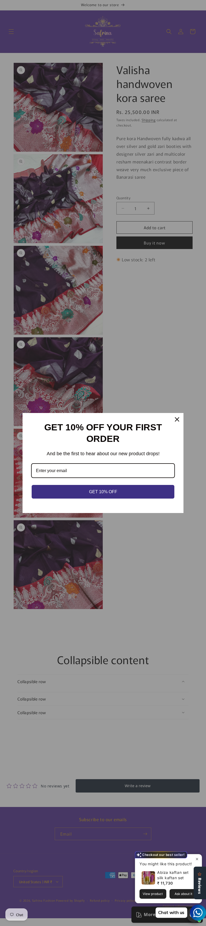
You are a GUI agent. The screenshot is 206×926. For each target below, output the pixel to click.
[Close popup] (197, 859)
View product (153, 894)
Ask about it (183, 894)
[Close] (177, 419)
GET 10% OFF (103, 491)
